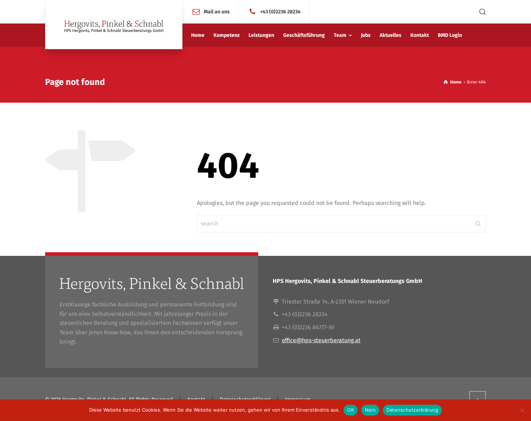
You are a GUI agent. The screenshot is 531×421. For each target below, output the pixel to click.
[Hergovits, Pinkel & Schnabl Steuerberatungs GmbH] (114, 24)
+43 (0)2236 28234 (280, 11)
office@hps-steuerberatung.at (321, 340)
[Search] (481, 12)
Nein (370, 410)
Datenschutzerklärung (412, 410)
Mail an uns (217, 11)
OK (350, 410)
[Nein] (522, 410)
